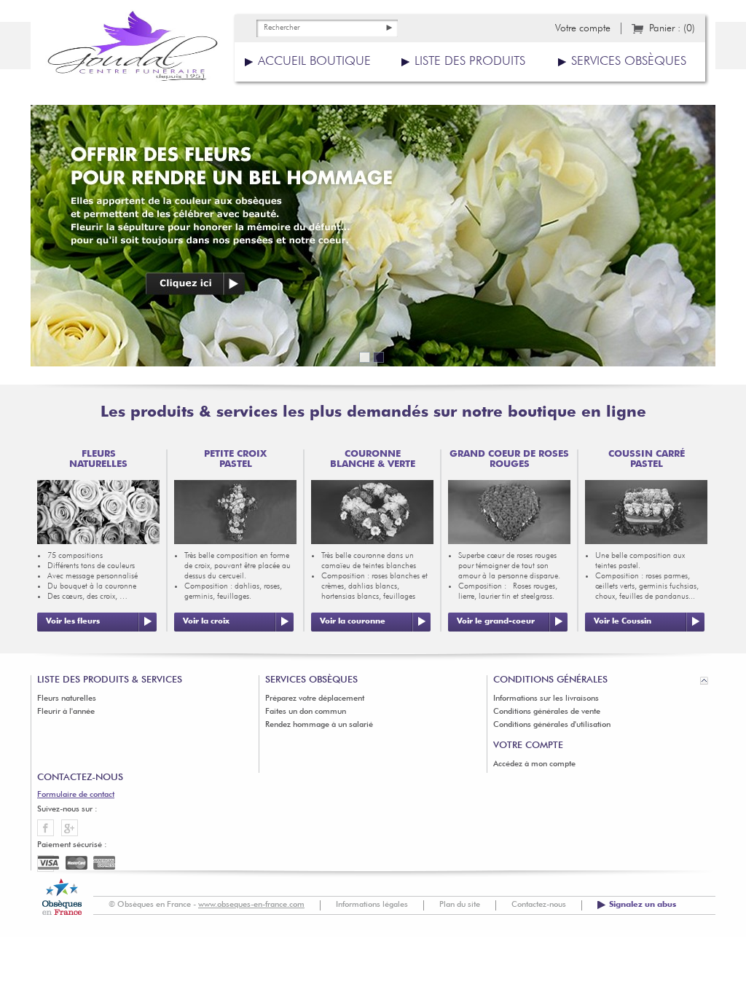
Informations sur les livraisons (546, 699)
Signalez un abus (642, 905)
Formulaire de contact (75, 795)
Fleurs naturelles (66, 699)
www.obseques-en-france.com (251, 905)
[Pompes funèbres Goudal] (133, 51)
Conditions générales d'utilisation (551, 725)
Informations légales (372, 905)
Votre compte (582, 28)
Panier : (672, 28)
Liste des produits (470, 61)
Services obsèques (628, 61)
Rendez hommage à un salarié (319, 725)
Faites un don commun (305, 712)
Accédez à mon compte (534, 764)
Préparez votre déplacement (314, 699)
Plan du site (459, 905)
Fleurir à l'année (66, 712)
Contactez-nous (538, 905)
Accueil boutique (314, 61)
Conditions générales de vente (546, 712)
